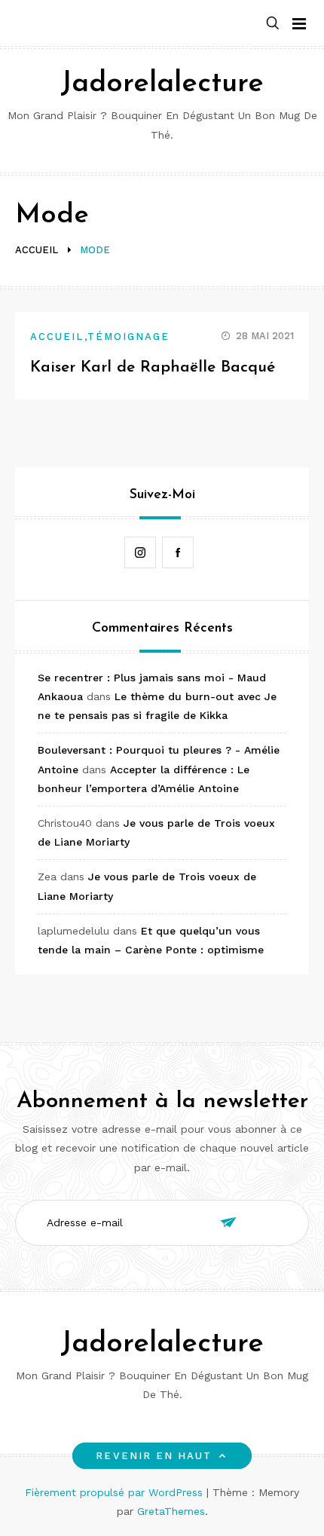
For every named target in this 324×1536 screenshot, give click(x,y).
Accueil (57, 336)
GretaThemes (171, 1511)
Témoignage (128, 336)
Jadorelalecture (162, 84)
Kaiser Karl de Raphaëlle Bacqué (152, 367)
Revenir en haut (154, 1455)
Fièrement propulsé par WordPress (115, 1492)
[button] (273, 23)
